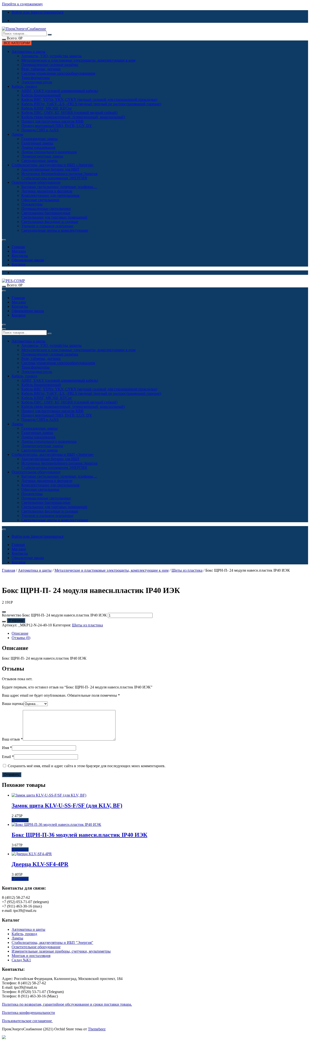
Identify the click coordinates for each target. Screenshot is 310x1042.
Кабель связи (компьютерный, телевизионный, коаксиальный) (73, 117)
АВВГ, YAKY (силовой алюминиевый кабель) (59, 91)
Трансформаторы (35, 78)
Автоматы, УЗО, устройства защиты (51, 56)
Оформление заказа (28, 260)
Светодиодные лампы (39, 160)
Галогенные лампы (37, 143)
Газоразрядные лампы (39, 139)
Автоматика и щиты (28, 51)
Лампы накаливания (38, 147)
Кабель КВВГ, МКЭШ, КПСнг (46, 108)
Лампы (17, 134)
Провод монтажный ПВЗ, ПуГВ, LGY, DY (56, 126)
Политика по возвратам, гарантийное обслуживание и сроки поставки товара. (67, 1004)
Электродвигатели (36, 82)
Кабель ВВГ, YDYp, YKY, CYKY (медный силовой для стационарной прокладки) (89, 99)
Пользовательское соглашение (27, 1021)
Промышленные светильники (46, 208)
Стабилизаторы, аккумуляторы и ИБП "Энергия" (52, 942)
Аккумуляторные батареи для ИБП (50, 169)
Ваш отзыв (12, 739)
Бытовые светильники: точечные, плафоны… (59, 187)
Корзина (18, 264)
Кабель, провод (24, 86)
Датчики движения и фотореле (46, 191)
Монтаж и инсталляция (31, 956)
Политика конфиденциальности (28, 1012)
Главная (18, 247)
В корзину (16, 620)
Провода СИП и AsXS (40, 130)
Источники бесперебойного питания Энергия (59, 174)
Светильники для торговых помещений (54, 217)
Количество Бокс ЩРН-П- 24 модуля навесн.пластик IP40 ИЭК (54, 615)
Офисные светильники (40, 200)
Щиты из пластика (186, 570)
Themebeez (97, 1029)
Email (8, 757)
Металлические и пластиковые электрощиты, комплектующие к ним (78, 60)
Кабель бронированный (41, 95)
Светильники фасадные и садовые (49, 222)
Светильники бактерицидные (45, 213)
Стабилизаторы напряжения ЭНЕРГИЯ (54, 178)
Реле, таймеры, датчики (41, 69)
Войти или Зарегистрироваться (37, 12)
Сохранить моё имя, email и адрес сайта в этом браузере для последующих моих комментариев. (86, 766)
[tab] (160, 633)
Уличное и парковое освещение (47, 226)
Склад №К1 (21, 960)
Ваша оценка (12, 704)
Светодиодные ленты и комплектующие (54, 230)
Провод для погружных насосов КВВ (52, 121)
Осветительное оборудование (36, 182)
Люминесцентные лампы (42, 156)
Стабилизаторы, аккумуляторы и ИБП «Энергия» (53, 165)
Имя (7, 748)
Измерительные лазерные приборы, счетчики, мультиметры (61, 951)
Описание (20, 633)
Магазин (19, 251)
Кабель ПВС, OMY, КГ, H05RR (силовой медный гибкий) (69, 113)
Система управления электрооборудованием (58, 73)
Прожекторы (32, 204)
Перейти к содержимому (22, 4)
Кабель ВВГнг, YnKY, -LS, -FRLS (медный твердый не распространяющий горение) (91, 104)
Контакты (20, 255)
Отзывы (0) (21, 638)
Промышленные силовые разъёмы (49, 65)
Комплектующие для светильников (50, 195)
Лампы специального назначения (49, 152)
